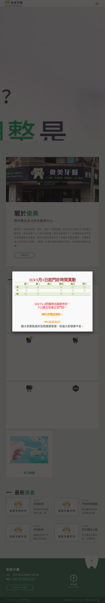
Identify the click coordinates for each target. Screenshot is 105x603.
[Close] (92, 271)
